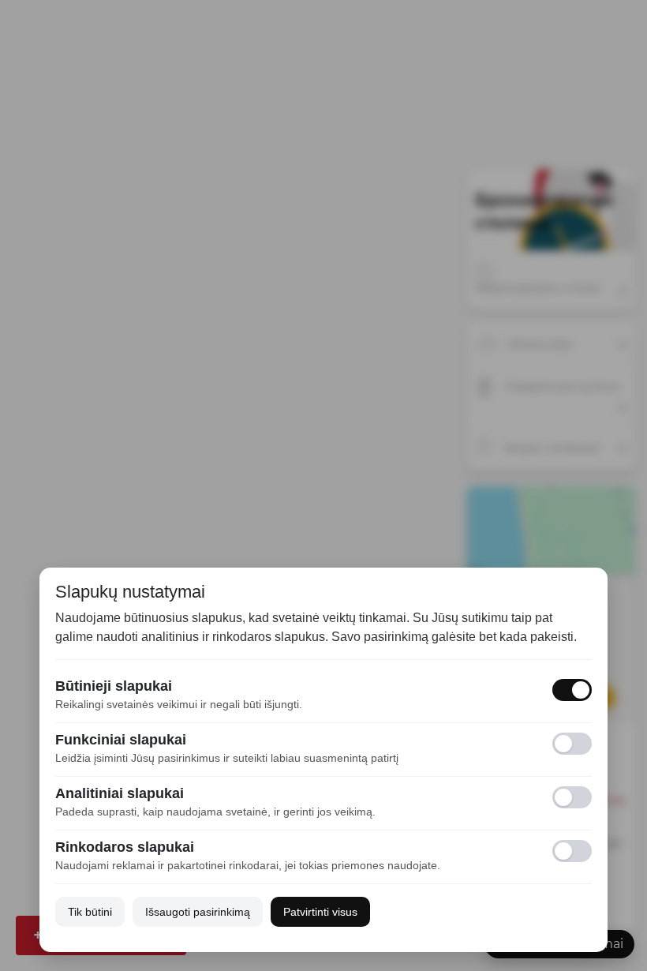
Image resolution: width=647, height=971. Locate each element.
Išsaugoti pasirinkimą (197, 911)
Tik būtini (90, 911)
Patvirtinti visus (320, 911)
